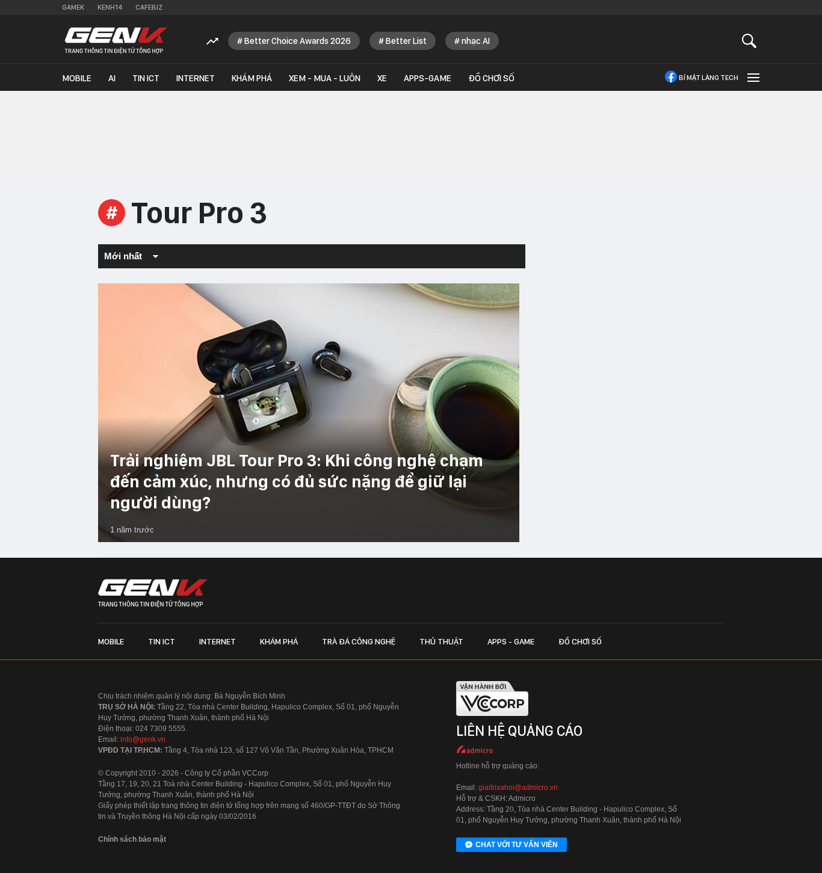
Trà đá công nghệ (358, 641)
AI (112, 78)
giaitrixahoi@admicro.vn (518, 787)
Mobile (76, 78)
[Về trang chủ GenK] (116, 40)
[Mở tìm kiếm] (749, 40)
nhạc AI (476, 40)
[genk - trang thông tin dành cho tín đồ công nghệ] (153, 593)
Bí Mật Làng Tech (708, 77)
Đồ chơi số (491, 78)
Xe (382, 78)
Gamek (73, 7)
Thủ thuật (441, 641)
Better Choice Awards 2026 (297, 40)
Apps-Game (427, 78)
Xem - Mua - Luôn (324, 78)
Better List (406, 40)
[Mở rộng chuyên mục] (752, 77)
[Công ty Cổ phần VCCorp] (492, 719)
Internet (195, 78)
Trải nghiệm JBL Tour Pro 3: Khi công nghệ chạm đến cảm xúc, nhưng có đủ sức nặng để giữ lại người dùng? (296, 481)
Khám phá (252, 78)
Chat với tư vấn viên (516, 845)
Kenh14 (109, 7)
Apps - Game (510, 641)
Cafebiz (148, 7)
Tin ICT (145, 78)
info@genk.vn (142, 739)
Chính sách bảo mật (132, 839)
